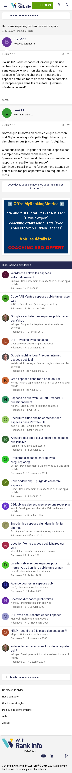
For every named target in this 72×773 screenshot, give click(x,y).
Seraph (14, 465)
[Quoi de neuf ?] (59, 5)
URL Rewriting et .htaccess (38, 343)
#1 (68, 54)
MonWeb (15, 618)
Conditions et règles (13, 703)
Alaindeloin (17, 551)
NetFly (14, 587)
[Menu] (5, 5)
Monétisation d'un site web (40, 551)
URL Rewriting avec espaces (29, 340)
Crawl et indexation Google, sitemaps (44, 531)
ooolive (15, 426)
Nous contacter (10, 696)
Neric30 (15, 602)
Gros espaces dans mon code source (36, 379)
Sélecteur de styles (13, 690)
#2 (68, 125)
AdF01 (14, 304)
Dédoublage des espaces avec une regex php (40, 504)
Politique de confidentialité (17, 709)
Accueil (6, 723)
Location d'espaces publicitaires (32, 599)
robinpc (15, 445)
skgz (13, 634)
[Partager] (63, 54)
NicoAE (15, 406)
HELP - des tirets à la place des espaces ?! (39, 631)
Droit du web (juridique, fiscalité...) (38, 304)
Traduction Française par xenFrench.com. (25, 769)
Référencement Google (35, 618)
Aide (4, 716)
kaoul (14, 508)
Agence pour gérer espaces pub (32, 583)
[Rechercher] (67, 5)
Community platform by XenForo (35, 765)
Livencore (16, 343)
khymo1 (15, 382)
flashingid (16, 531)
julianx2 (15, 281)
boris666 (10, 31)
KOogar (15, 324)
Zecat (14, 489)
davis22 (15, 571)
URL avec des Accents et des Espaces (36, 615)
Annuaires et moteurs (33, 445)
